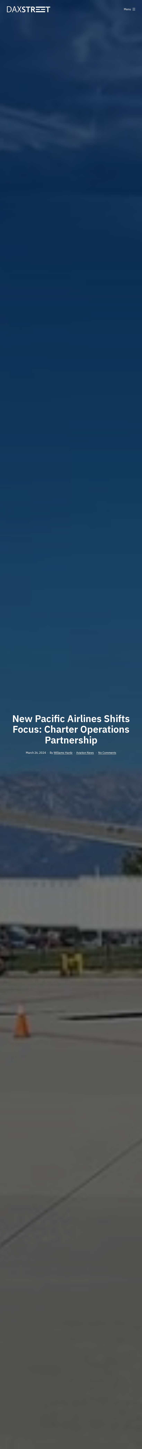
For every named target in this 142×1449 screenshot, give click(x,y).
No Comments (107, 752)
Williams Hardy (63, 752)
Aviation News (85, 752)
